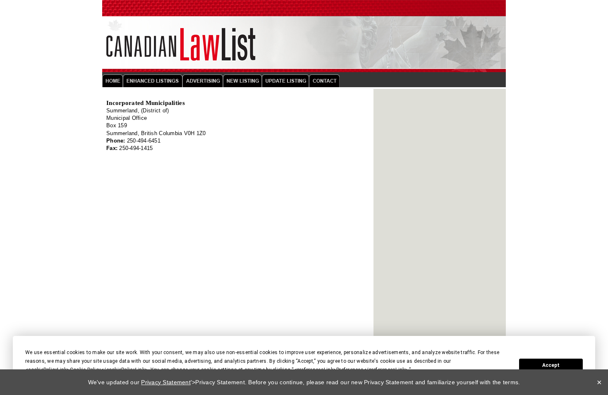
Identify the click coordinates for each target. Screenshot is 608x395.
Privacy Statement (165, 382)
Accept (551, 365)
